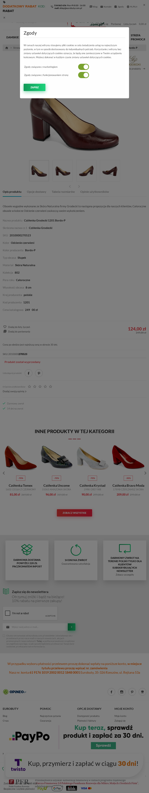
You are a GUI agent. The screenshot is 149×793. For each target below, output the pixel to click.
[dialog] (74, 396)
